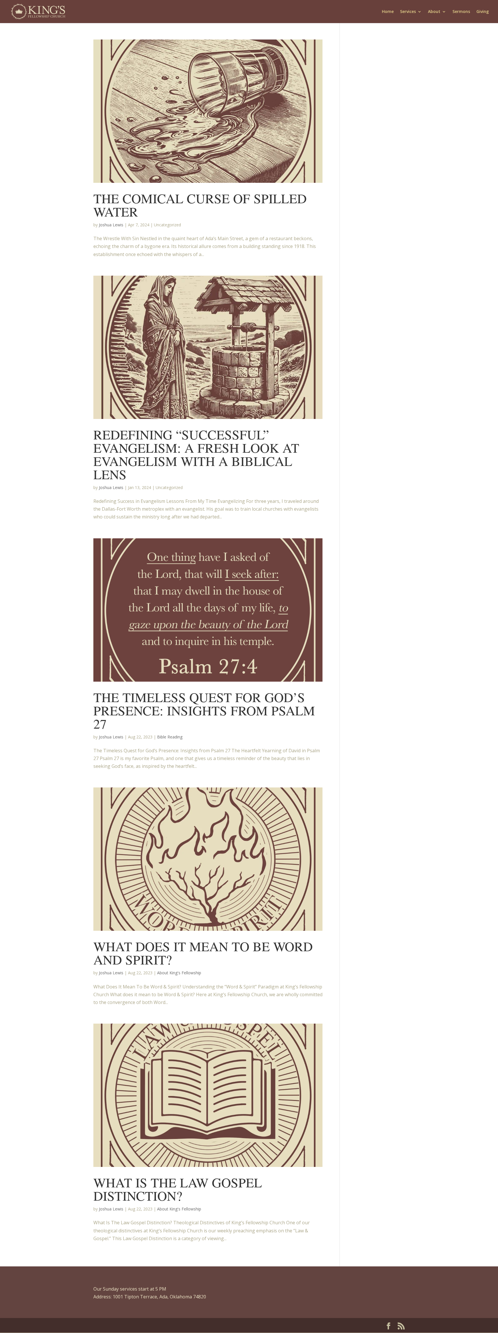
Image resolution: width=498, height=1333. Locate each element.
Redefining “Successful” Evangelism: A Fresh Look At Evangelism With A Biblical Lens (196, 454)
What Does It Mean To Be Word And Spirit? (203, 952)
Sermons (461, 12)
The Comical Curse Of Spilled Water (200, 204)
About (434, 12)
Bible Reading (169, 737)
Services (408, 12)
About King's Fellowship (179, 972)
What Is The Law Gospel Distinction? (177, 1188)
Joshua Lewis (111, 225)
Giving (482, 12)
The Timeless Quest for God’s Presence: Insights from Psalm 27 (204, 710)
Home (388, 12)
